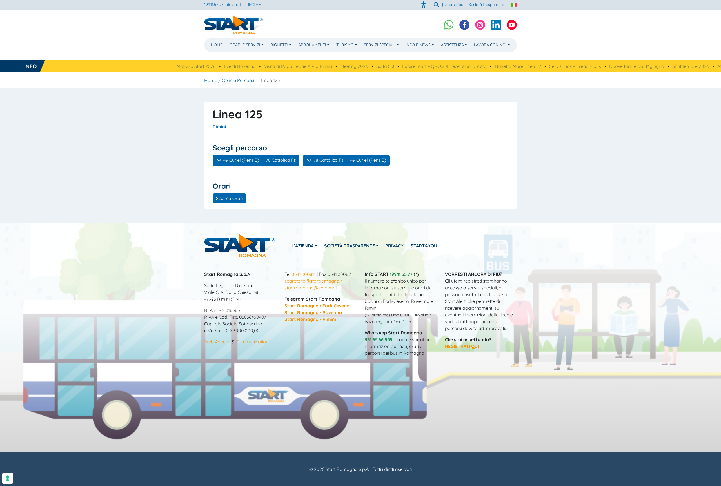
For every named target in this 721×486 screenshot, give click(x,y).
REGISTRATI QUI (462, 346)
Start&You (424, 245)
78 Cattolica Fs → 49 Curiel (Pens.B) (349, 160)
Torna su (360, 478)
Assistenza (452, 44)
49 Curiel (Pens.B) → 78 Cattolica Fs (259, 160)
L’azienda (302, 245)
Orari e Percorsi (238, 80)
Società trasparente (486, 4)
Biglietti (279, 44)
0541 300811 (303, 274)
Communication (252, 342)
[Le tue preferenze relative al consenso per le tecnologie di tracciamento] (7, 478)
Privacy (394, 245)
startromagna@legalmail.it (312, 287)
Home (216, 44)
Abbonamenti (312, 44)
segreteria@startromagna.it (313, 281)
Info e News (418, 44)
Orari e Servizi (245, 44)
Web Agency (217, 342)
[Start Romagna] (240, 245)
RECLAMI (254, 4)
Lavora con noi (490, 44)
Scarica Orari (229, 198)
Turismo (345, 44)
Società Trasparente (349, 245)
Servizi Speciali (379, 44)
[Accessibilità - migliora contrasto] (424, 4)
